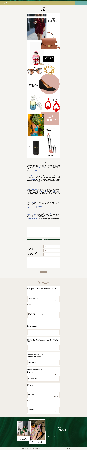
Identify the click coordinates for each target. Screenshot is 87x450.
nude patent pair (43, 190)
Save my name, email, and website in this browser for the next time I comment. (40, 269)
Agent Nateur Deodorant (33, 212)
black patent (53, 190)
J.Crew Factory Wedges (33, 188)
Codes (69, 2)
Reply (59, 294)
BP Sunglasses (32, 178)
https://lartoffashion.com (30, 403)
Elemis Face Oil (31, 196)
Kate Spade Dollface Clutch (33, 174)
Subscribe (58, 2)
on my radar (45, 7)
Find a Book (64, 2)
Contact (82, 2)
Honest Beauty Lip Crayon (33, 218)
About (78, 2)
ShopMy (72, 2)
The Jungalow (29, 207)
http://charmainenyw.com (31, 292)
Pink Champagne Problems (31, 388)
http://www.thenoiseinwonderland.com (35, 356)
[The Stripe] (6, 3)
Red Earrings (32, 201)
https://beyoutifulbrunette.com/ (32, 372)
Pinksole (28, 308)
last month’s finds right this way (39, 167)
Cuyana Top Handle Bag (33, 169)
